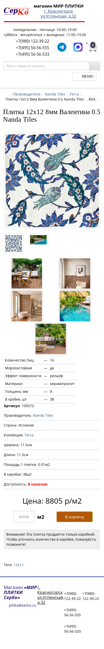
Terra (74, 94)
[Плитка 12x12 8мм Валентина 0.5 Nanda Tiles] (52, 180)
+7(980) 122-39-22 (32, 41)
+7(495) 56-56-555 (32, 47)
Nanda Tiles (55, 94)
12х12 (18, 564)
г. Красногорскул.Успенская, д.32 (58, 13)
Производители (26, 94)
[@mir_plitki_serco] (61, 46)
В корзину (74, 516)
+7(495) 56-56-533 (32, 54)
